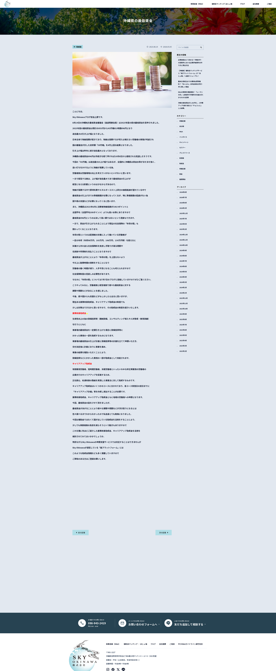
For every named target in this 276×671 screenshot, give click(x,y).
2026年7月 (183, 197)
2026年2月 (183, 208)
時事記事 (182, 121)
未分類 (181, 126)
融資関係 (182, 179)
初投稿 (181, 158)
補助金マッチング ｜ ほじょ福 (135, 644)
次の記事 (162, 532)
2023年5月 (183, 335)
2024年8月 (183, 256)
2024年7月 (183, 261)
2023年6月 (183, 330)
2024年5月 (183, 272)
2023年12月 (183, 298)
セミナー (182, 147)
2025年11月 (183, 213)
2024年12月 (183, 234)
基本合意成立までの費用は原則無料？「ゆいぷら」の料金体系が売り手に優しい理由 (190, 84)
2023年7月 (183, 325)
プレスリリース (184, 153)
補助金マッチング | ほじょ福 (222, 4)
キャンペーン (183, 142)
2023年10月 (183, 309)
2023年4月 (183, 340)
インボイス (183, 137)
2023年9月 (183, 314)
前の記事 (81, 532)
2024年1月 (183, 293)
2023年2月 (183, 351)
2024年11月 (183, 240)
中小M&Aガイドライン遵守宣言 (190, 644)
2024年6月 (183, 266)
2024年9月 (183, 250)
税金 (180, 174)
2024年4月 (183, 277)
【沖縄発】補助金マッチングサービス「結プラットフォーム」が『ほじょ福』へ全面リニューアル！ (190, 73)
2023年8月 (183, 319)
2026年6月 (183, 203)
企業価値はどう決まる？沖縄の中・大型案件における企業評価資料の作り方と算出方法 (190, 62)
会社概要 (256, 4)
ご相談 (269, 4)
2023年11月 (183, 303)
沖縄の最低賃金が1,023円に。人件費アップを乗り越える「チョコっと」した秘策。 (190, 105)
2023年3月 (183, 346)
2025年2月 (183, 229)
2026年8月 (183, 192)
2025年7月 (183, 219)
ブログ (242, 4)
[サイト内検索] (201, 47)
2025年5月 (183, 224)
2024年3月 (183, 282)
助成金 (181, 163)
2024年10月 (183, 245)
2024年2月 (183, 287)
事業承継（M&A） (197, 4)
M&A (181, 131)
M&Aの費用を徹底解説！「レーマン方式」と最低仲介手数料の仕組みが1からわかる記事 (190, 94)
